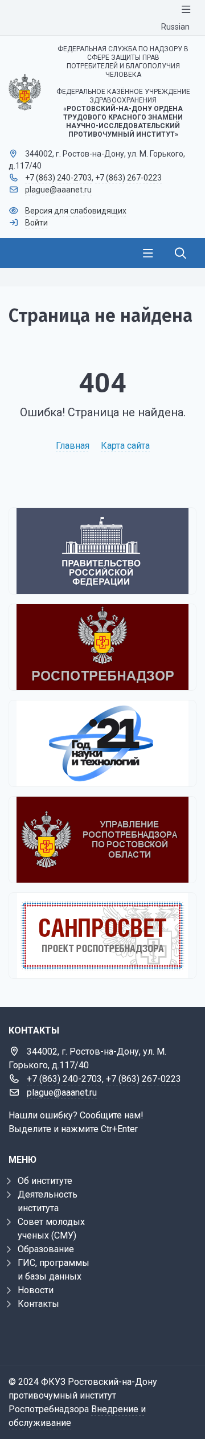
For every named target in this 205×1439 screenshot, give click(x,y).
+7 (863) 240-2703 (58, 177)
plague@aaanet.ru (58, 189)
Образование (46, 1249)
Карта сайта (125, 445)
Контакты (38, 1303)
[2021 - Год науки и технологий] (102, 743)
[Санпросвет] (102, 935)
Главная (72, 445)
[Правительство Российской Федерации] (102, 551)
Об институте (45, 1180)
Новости (36, 1290)
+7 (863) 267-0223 (128, 177)
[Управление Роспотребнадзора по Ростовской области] (102, 840)
